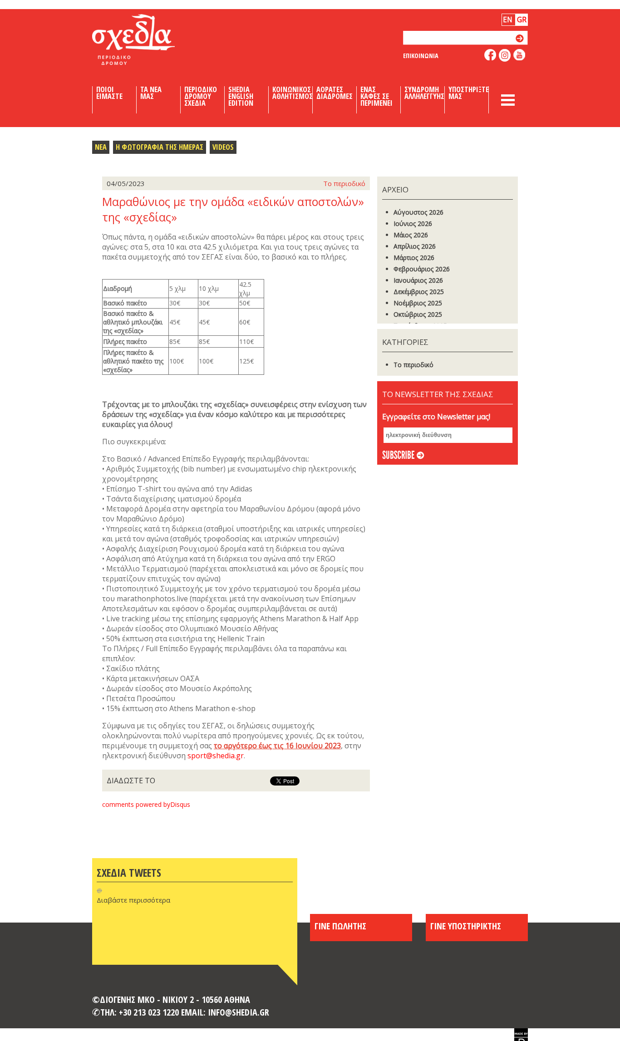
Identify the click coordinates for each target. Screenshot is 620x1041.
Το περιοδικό (413, 364)
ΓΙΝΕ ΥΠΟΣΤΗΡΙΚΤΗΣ (465, 925)
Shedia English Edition (240, 96)
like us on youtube (519, 54)
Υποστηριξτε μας (468, 93)
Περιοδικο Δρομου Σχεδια (200, 96)
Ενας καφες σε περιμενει (376, 96)
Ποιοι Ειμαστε (109, 93)
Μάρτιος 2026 (414, 257)
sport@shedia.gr (215, 756)
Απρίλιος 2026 (415, 246)
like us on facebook (490, 54)
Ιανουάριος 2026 (418, 280)
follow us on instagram (505, 55)
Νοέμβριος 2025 (418, 303)
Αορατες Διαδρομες (334, 93)
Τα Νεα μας (151, 93)
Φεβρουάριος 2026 (422, 269)
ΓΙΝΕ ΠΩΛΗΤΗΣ (340, 925)
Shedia (149, 39)
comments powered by (146, 804)
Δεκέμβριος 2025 (419, 291)
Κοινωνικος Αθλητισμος (292, 93)
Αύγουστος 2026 (418, 212)
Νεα (101, 147)
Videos (223, 147)
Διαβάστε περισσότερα (133, 899)
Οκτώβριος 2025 (418, 314)
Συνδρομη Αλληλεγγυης (424, 93)
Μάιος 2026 (411, 235)
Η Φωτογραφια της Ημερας (159, 147)
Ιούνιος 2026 (413, 223)
